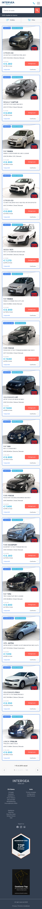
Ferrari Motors (11, 798)
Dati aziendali (11, 799)
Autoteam (11, 794)
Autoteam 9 (11, 796)
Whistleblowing (11, 801)
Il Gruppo (11, 792)
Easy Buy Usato (11, 814)
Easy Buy (11, 812)
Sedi (11, 818)
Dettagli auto (31, 63)
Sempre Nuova (11, 816)
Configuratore (31, 794)
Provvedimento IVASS (11, 803)
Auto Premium (31, 796)
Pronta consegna (31, 792)
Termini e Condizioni (24, 906)
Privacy (14, 906)
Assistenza (11, 810)
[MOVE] (8, 3)
